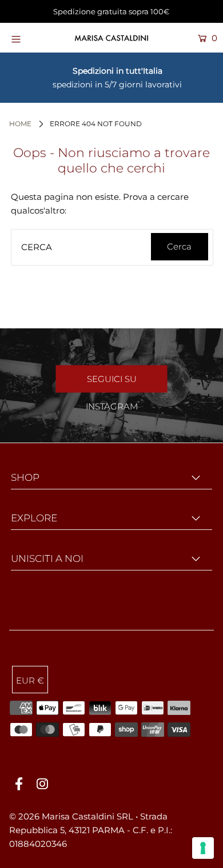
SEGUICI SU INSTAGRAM (112, 383)
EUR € (30, 680)
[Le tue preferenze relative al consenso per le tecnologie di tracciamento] (203, 848)
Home (20, 123)
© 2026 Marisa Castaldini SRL (71, 816)
